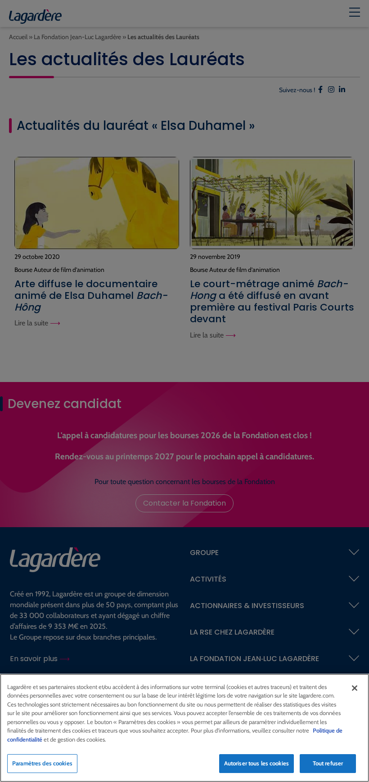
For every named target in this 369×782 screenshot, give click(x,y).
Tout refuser (328, 763)
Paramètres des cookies (42, 763)
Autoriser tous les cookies (256, 763)
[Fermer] (354, 688)
